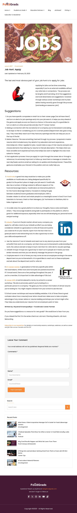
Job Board (58, 10)
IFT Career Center (13, 267)
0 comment (19, 66)
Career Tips (22, 455)
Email (10, 380)
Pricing (67, 10)
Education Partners (37, 10)
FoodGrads (11, 177)
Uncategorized (23, 427)
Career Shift (10, 280)
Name (10, 371)
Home (7, 10)
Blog (49, 10)
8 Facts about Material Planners (28, 460)
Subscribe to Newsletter (12, 15)
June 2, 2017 (8, 66)
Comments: (12, 352)
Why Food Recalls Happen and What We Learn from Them (37, 441)
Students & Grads (20, 10)
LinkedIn (9, 222)
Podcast (20, 436)
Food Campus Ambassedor (27, 444)
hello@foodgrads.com (49, 489)
